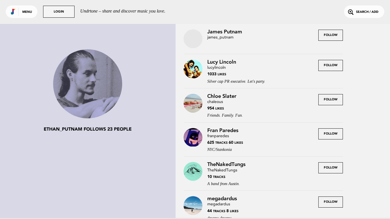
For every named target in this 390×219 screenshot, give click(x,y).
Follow (330, 35)
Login (59, 11)
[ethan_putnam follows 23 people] (87, 84)
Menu (27, 12)
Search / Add (367, 12)
